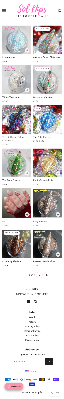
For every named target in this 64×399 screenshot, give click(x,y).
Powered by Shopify (32, 392)
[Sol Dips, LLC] (32, 10)
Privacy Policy (32, 340)
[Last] (47, 275)
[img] (28, 301)
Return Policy (32, 335)
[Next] (39, 275)
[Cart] (60, 10)
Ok (49, 361)
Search (32, 317)
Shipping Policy (32, 326)
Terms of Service (32, 331)
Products (32, 322)
